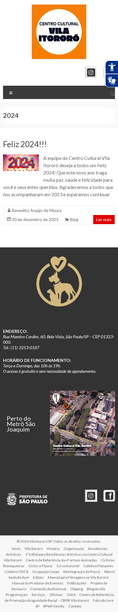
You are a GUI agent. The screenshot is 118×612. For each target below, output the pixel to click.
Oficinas (56, 594)
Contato (74, 606)
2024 (71, 594)
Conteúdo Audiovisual (48, 589)
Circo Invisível (68, 566)
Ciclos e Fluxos (40, 566)
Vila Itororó (34, 548)
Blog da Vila (96, 589)
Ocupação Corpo (45, 571)
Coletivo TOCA (16, 571)
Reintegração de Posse (81, 571)
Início (16, 548)
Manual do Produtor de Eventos (37, 583)
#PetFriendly (53, 606)
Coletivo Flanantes (98, 566)
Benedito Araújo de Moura (36, 210)
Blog (74, 219)
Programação (17, 594)
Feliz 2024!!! (25, 144)
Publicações (77, 583)
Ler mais (104, 219)
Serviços (38, 594)
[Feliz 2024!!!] (21, 157)
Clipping (76, 589)
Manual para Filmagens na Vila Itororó (78, 577)
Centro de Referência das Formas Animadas (61, 560)
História (53, 548)
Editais (38, 577)
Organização (74, 548)
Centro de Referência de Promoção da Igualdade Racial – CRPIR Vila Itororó (59, 597)
